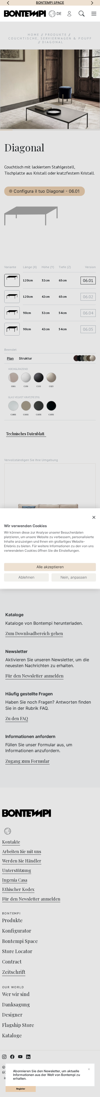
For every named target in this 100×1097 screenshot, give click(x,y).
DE (59, 13)
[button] (8, 3)
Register (20, 1088)
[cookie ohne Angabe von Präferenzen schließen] (94, 517)
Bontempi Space (50, 3)
